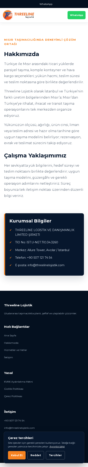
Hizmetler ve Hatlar (15, 349)
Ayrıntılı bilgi (57, 446)
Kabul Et (17, 455)
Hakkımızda (11, 342)
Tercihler (55, 455)
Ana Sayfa (10, 335)
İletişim (8, 357)
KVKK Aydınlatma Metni (18, 381)
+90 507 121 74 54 (14, 420)
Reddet (35, 455)
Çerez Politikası (13, 396)
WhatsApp (45, 4)
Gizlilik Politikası (13, 388)
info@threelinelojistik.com (19, 427)
